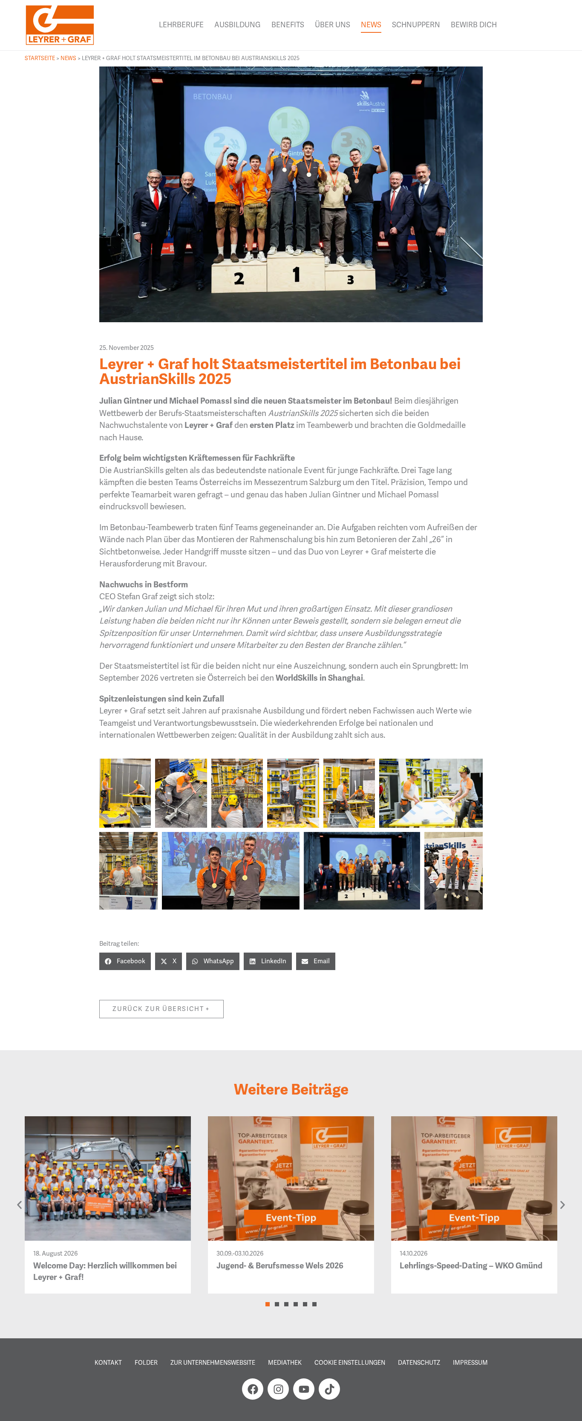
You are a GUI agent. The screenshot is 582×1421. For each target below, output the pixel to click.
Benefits (287, 24)
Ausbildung (237, 24)
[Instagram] (278, 1389)
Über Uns (332, 24)
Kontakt (108, 1362)
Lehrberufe (181, 24)
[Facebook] (252, 1389)
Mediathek (285, 1362)
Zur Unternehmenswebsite (212, 1362)
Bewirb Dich (474, 24)
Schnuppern (416, 24)
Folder (146, 1362)
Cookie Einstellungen (349, 1362)
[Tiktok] (329, 1389)
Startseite (40, 58)
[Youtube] (303, 1389)
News (371, 24)
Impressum (470, 1362)
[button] (125, 961)
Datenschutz (419, 1362)
